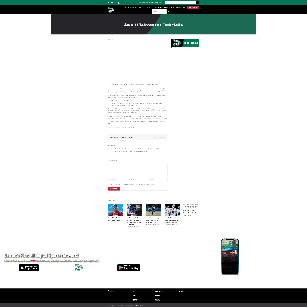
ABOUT (134, 295)
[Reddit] (158, 137)
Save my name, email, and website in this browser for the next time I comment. (133, 184)
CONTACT (158, 295)
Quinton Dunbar (139, 110)
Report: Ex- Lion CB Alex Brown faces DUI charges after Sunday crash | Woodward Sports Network (130, 148)
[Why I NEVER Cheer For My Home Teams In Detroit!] (115, 210)
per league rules (127, 90)
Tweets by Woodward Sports (179, 48)
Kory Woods (111, 192)
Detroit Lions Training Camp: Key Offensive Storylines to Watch (152, 220)
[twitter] (112, 3)
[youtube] (115, 3)
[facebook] (109, 3)
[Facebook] (153, 137)
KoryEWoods (130, 127)
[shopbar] (185, 39)
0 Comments (118, 222)
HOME (133, 291)
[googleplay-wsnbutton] (128, 265)
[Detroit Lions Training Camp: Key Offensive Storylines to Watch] (153, 210)
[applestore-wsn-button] (29, 265)
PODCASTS (135, 300)
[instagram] (119, 3)
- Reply (165, 148)
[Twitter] (155, 137)
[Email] (164, 137)
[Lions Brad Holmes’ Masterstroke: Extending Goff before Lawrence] (172, 210)
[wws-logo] (111, 7)
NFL (136, 192)
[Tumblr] (161, 137)
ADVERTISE (159, 291)
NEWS (181, 291)
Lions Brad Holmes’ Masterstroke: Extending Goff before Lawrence (172, 220)
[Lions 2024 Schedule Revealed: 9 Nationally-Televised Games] (191, 206)
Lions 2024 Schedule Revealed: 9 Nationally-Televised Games (190, 213)
